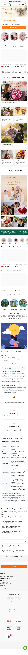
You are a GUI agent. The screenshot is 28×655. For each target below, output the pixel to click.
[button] (26, 37)
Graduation (5, 41)
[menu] (1, 4)
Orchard (4, 309)
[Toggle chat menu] (25, 648)
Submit (14, 566)
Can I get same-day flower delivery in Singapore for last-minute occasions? (12, 522)
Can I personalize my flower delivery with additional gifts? (11, 537)
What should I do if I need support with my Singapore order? (11, 546)
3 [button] (15, 363)
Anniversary (14, 41)
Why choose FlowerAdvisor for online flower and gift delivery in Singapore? (13, 551)
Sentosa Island (23, 309)
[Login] (19, 4)
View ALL (14, 319)
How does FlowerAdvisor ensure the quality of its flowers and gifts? (12, 532)
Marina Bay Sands (14, 309)
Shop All (19, 246)
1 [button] (12, 363)
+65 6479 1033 (4, 582)
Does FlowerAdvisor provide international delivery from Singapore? (11, 541)
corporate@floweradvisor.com (6, 588)
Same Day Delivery (23, 41)
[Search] (5, 4)
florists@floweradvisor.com (9, 583)
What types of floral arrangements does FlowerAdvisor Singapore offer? (11, 527)
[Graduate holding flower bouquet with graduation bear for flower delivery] (5, 36)
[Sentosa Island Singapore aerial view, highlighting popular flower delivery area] (23, 303)
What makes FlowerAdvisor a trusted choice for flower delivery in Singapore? (12, 517)
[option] (14, 12)
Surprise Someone (14, 27)
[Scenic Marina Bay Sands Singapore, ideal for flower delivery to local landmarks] (14, 303)
